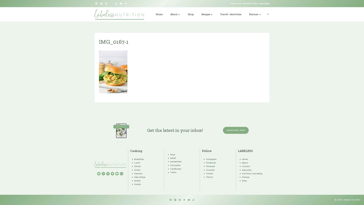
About (245, 163)
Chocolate (175, 165)
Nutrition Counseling (252, 173)
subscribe (264, 3)
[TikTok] (116, 4)
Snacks (137, 184)
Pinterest (210, 166)
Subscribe (247, 170)
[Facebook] (96, 4)
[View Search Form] (268, 14)
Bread (137, 181)
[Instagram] (101, 4)
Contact (246, 166)
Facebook (211, 163)
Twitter (209, 173)
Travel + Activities (230, 14)
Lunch (137, 163)
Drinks (137, 170)
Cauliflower (175, 169)
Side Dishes (139, 177)
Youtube (210, 170)
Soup (172, 154)
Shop (191, 14)
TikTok (209, 177)
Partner (246, 177)
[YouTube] (111, 4)
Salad (173, 158)
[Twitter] (126, 4)
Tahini (173, 172)
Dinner (137, 166)
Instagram (211, 159)
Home (159, 14)
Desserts (138, 173)
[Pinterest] (106, 4)
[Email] (121, 4)
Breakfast (139, 159)
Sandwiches (176, 161)
